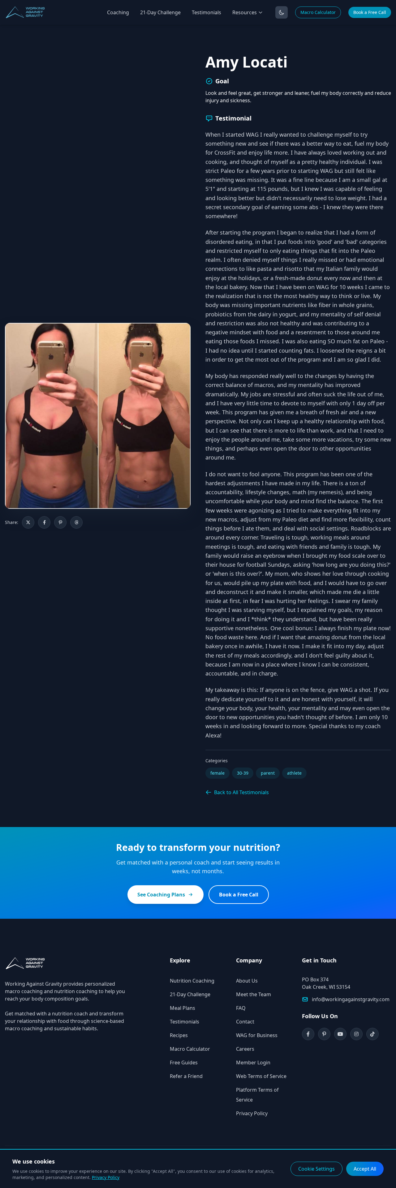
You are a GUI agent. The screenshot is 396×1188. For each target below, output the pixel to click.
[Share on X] (28, 522)
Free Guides (184, 1062)
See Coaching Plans (161, 894)
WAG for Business (257, 1035)
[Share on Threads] (76, 522)
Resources (244, 12)
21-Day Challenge (160, 12)
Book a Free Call (369, 12)
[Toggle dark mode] (281, 12)
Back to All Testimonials (241, 792)
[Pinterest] (324, 1034)
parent (268, 773)
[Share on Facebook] (44, 522)
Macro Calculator (318, 12)
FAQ (241, 1008)
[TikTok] (372, 1034)
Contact (245, 1021)
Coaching (118, 12)
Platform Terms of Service (257, 1094)
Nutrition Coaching (192, 980)
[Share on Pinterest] (60, 522)
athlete (294, 773)
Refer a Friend (186, 1076)
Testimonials (206, 12)
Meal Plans (182, 1008)
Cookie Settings (316, 1168)
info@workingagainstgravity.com (351, 999)
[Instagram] (356, 1034)
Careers (245, 1048)
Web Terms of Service (261, 1076)
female (217, 773)
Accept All (365, 1168)
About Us (247, 980)
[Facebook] (308, 1034)
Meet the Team (253, 994)
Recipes (179, 1035)
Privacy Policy (252, 1113)
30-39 (242, 773)
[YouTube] (340, 1034)
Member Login (253, 1062)
